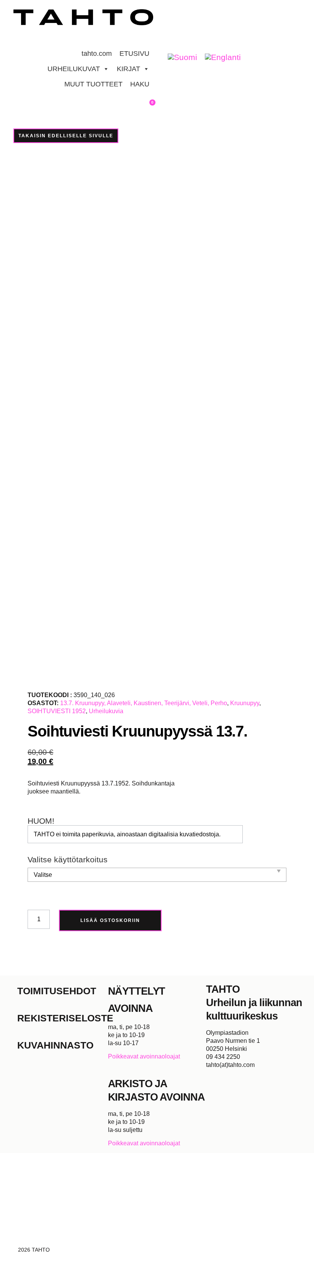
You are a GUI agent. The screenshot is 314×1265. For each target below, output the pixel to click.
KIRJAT (128, 69)
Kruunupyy (244, 703)
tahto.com (97, 53)
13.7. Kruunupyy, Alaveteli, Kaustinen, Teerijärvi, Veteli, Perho (143, 703)
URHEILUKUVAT (73, 69)
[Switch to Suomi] (182, 57)
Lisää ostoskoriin (110, 920)
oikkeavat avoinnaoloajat (146, 1056)
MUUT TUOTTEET (93, 84)
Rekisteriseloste (62, 1018)
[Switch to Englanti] (223, 57)
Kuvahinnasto (55, 1045)
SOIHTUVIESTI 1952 (57, 711)
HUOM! (41, 821)
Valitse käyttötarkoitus (68, 860)
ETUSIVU (134, 53)
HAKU (139, 84)
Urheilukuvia (106, 711)
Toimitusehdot (56, 990)
